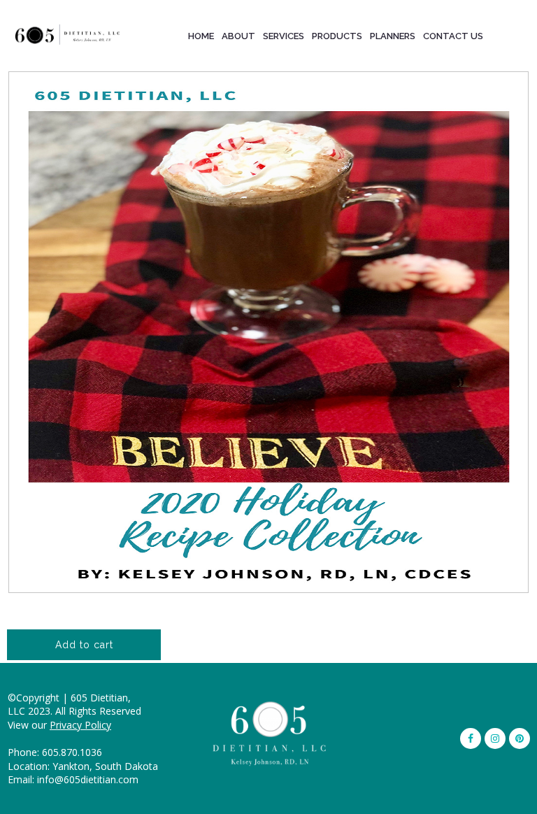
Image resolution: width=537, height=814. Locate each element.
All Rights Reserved (98, 710)
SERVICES (283, 36)
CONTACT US (453, 36)
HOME (201, 36)
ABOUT (238, 36)
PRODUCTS (337, 36)
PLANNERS (392, 36)
